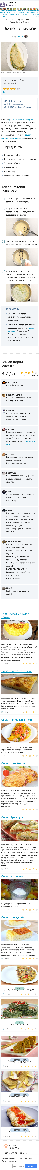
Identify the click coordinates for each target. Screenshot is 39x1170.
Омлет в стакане (12, 876)
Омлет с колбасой (13, 763)
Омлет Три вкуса (12, 817)
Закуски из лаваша (12, 12)
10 (4, 92)
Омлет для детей (12, 917)
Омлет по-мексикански (16, 719)
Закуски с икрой (25, 12)
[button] (36, 4)
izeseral (20, 36)
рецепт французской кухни (21, 119)
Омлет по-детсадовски (16, 671)
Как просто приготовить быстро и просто (11, 1146)
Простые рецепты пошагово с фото (8, 4)
